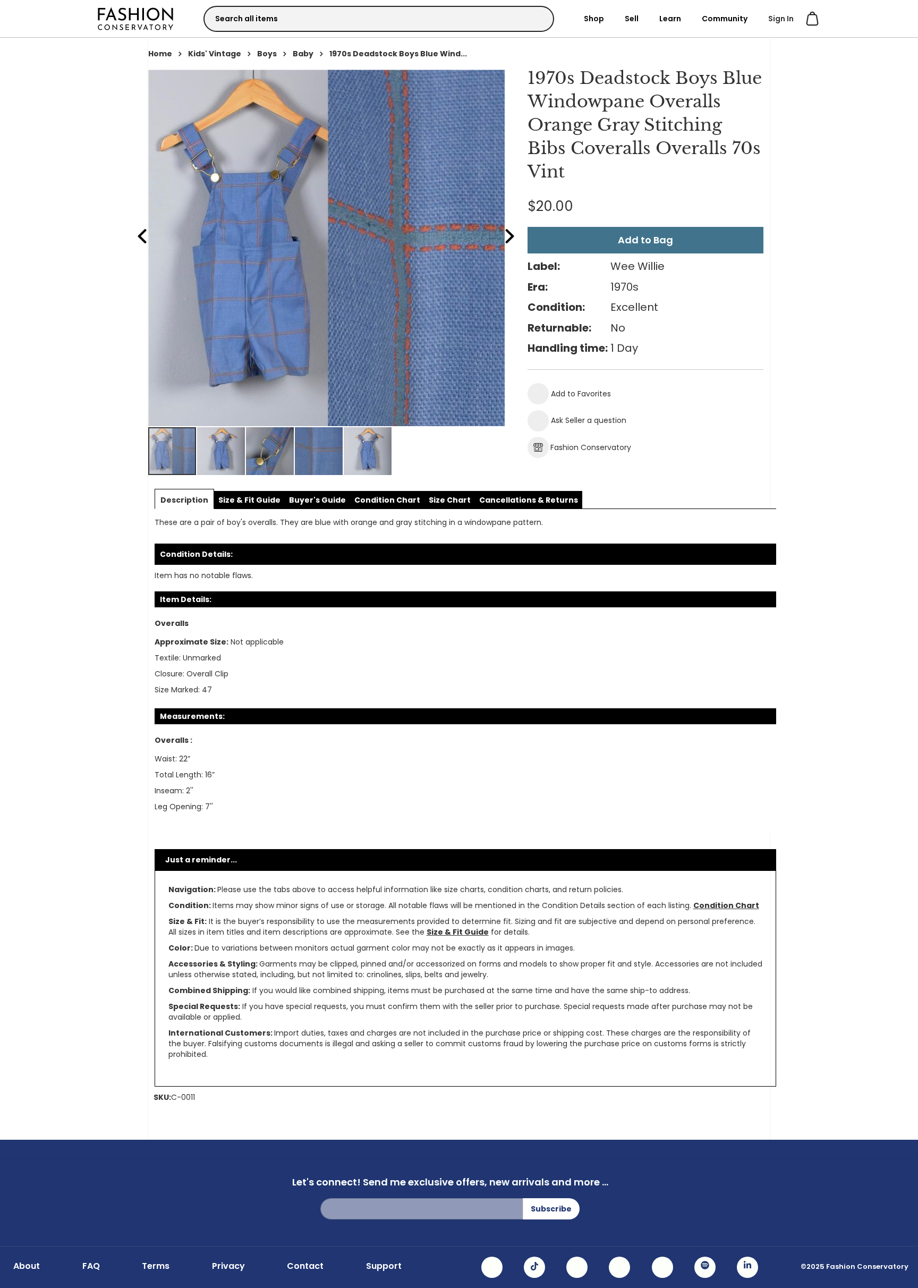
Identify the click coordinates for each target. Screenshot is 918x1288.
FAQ (91, 1266)
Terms (155, 1266)
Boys (267, 53)
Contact (305, 1266)
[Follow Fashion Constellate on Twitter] (619, 1267)
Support (384, 1266)
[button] (221, 451)
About (26, 1266)
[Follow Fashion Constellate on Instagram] (492, 1267)
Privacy (228, 1266)
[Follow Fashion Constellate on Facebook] (577, 1267)
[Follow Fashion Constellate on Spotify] (705, 1267)
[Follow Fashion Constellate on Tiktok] (534, 1267)
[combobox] (379, 19)
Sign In (781, 18)
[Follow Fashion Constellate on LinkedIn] (747, 1267)
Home (160, 53)
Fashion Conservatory (590, 447)
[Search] (536, 18)
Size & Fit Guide (458, 932)
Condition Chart (726, 905)
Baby (303, 53)
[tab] (184, 500)
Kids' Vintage (214, 53)
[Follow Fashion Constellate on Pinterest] (662, 1267)
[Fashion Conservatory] (135, 18)
